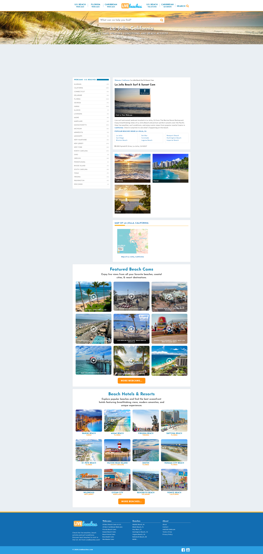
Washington (91, 180)
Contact (165, 527)
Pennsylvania (91, 162)
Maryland (91, 121)
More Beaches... (131, 501)
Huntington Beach (174, 138)
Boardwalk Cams (108, 537)
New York (91, 147)
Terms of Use (167, 532)
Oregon (91, 158)
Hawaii (91, 106)
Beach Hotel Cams (109, 534)
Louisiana (91, 114)
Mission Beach (121, 140)
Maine (91, 117)
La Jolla (119, 135)
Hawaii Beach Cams (109, 532)
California (91, 88)
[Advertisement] (131, 60)
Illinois (91, 110)
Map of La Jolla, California (132, 257)
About (165, 525)
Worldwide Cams (108, 539)
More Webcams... (131, 380)
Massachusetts (91, 125)
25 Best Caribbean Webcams (113, 527)
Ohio (91, 155)
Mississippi (91, 136)
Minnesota (91, 132)
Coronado (145, 138)
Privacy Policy (168, 534)
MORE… (135, 539)
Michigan (91, 129)
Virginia (91, 177)
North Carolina (91, 151)
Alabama (91, 84)
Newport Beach (173, 135)
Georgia (91, 103)
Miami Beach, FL (138, 527)
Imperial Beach (173, 140)
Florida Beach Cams (109, 529)
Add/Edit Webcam (169, 529)
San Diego (120, 138)
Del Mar (144, 135)
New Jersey (91, 143)
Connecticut (91, 92)
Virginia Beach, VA (139, 534)
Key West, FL (137, 529)
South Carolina (91, 169)
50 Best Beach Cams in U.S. (112, 525)
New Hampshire (91, 140)
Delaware (91, 95)
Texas (91, 173)
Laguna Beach (146, 140)
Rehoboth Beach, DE (140, 537)
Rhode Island (91, 166)
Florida (91, 99)
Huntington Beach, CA (140, 532)
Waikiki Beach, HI (138, 525)
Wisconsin (91, 184)
